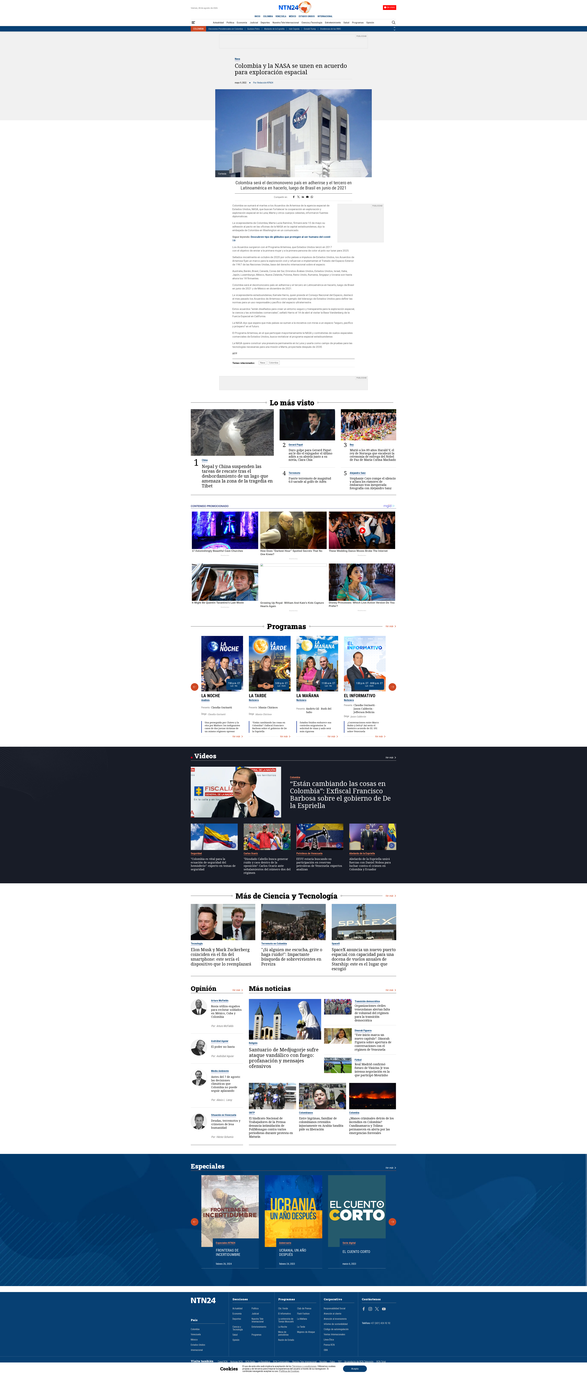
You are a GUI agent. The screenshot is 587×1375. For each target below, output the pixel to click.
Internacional (197, 1350)
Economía (242, 22)
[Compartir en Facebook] (294, 197)
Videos (205, 755)
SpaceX (336, 943)
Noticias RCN (236, 1361)
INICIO (257, 16)
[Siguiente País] (394, 30)
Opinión (370, 22)
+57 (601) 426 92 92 (380, 1323)
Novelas (323, 1361)
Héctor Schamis (224, 1136)
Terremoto (294, 472)
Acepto (355, 1368)
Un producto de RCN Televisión (358, 1361)
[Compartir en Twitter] (298, 197)
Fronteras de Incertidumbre (228, 1252)
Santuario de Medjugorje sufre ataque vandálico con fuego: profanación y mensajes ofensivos (284, 1058)
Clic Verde (283, 1308)
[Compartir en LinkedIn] (303, 197)
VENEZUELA (280, 16)
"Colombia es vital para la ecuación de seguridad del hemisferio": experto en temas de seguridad (213, 864)
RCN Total (381, 1361)
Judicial (254, 22)
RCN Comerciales (281, 1361)
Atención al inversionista (335, 1319)
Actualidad (218, 22)
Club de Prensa (304, 1308)
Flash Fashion (303, 1313)
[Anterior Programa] (194, 687)
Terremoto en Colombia (274, 943)
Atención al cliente (332, 1313)
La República (264, 1361)
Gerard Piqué (296, 444)
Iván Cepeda (294, 29)
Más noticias (270, 988)
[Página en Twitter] (377, 1309)
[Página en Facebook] (363, 1309)
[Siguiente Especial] (392, 1222)
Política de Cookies (289, 1371)
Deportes (265, 22)
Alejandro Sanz (358, 472)
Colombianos (306, 1112)
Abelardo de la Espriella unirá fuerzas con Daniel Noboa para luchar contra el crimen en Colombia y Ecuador (370, 864)
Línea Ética (329, 1339)
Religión (253, 1043)
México (194, 1339)
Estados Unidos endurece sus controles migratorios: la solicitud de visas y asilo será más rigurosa (315, 727)
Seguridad (196, 853)
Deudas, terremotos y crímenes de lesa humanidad (225, 1124)
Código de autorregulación (336, 1329)
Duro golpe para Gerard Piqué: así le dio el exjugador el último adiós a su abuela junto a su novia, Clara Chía (310, 454)
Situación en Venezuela (223, 1114)
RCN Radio (250, 1361)
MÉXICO (292, 16)
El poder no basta (223, 1046)
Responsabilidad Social (334, 1308)
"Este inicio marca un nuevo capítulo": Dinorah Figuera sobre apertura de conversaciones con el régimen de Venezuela (373, 1042)
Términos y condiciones (304, 1366)
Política (230, 22)
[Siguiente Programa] (392, 687)
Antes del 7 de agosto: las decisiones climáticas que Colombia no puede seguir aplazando (225, 1083)
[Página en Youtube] (384, 1309)
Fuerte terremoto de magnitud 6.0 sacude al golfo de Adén (310, 480)
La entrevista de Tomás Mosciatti (286, 1320)
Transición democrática (367, 1001)
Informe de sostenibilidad (336, 1324)
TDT (339, 1361)
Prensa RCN (329, 1345)
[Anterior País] (394, 27)
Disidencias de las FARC (330, 29)
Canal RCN (222, 1361)
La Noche (210, 695)
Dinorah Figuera (363, 1030)
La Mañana (307, 695)
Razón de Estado (286, 1340)
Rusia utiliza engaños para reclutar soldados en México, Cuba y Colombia (226, 1011)
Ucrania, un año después (292, 1252)
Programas (358, 22)
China (205, 460)
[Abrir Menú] (193, 23)
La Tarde (257, 695)
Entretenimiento (333, 22)
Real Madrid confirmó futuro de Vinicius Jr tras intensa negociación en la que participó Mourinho (372, 1069)
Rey (352, 444)
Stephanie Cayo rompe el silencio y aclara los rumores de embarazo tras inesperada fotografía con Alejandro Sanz (373, 483)
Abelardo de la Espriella (274, 29)
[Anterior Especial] (194, 1222)
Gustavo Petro (253, 29)
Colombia (273, 363)
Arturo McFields (219, 1000)
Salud (346, 22)
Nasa (237, 58)
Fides (332, 1361)
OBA (326, 1350)
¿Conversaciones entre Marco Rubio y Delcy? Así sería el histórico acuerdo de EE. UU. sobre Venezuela (363, 727)
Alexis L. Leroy (224, 1099)
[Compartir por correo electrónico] (307, 197)
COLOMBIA (268, 16)
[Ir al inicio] (208, 1305)
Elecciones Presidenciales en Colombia (226, 29)
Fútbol (358, 1059)
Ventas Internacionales (334, 1334)
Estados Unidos (198, 1345)
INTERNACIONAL (324, 16)
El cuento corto (356, 1252)
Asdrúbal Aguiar (219, 1041)
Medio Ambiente (220, 1070)
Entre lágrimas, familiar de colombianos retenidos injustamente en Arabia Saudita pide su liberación (321, 1123)
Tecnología (197, 943)
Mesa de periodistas (283, 1333)
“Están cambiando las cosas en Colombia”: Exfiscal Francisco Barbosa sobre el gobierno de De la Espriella (269, 727)
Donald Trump (310, 29)
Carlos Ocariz (251, 853)
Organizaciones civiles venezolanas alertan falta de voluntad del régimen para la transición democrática (372, 1013)
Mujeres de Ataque (306, 1332)
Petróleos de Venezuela (309, 853)
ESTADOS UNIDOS (307, 16)
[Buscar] (393, 23)
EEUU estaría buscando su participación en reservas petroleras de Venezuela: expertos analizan (319, 864)
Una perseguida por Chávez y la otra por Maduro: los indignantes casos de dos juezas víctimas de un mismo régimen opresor (222, 727)
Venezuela (196, 1334)
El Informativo (359, 695)
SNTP (252, 1112)
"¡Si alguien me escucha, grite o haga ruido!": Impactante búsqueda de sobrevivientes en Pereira (291, 956)
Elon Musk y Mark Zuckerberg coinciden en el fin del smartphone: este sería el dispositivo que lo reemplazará (221, 956)
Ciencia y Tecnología (311, 22)
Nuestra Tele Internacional (286, 22)
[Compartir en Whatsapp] (312, 197)
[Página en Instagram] (370, 1309)
